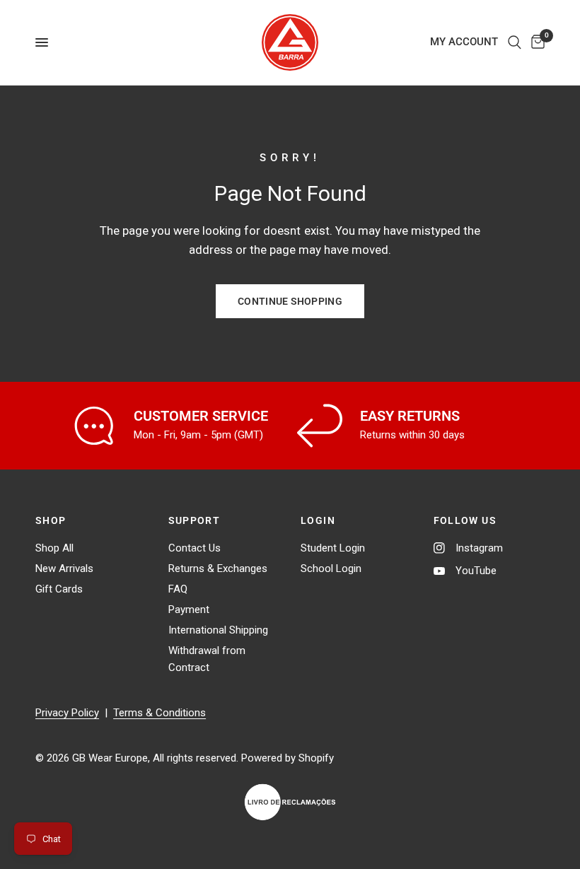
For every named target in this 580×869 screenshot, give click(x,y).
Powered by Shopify (287, 758)
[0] (535, 42)
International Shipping (218, 630)
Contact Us (194, 548)
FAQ (177, 589)
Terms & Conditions (159, 712)
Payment (188, 609)
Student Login (333, 548)
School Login (331, 568)
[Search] (514, 42)
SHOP (50, 520)
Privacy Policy (67, 712)
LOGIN (318, 520)
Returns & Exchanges (217, 568)
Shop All (54, 548)
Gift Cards (59, 589)
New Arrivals (64, 568)
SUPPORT (194, 520)
